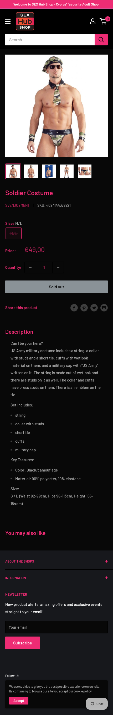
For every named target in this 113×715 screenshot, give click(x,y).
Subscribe (22, 642)
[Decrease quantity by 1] (30, 267)
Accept (18, 700)
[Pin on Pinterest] (84, 307)
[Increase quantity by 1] (58, 267)
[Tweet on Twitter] (94, 307)
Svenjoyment (17, 205)
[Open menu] (8, 21)
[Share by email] (104, 307)
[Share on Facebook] (74, 307)
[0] (103, 21)
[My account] (92, 21)
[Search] (101, 39)
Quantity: (13, 267)
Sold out (56, 286)
